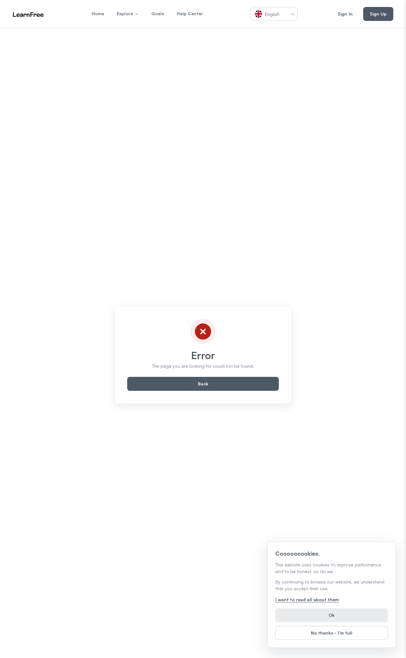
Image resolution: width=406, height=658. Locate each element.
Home (98, 13)
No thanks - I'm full (331, 632)
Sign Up (378, 13)
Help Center (190, 13)
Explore (125, 13)
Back (203, 383)
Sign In (345, 13)
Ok (332, 615)
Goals (157, 13)
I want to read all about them (307, 599)
